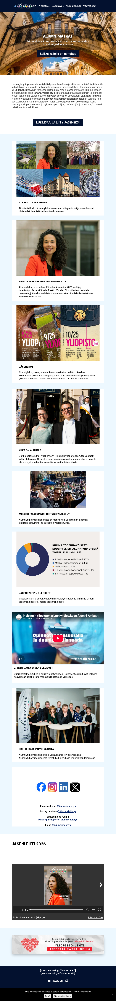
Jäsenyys (57, 6)
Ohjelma (21, 6)
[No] (112, 994)
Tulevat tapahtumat (33, 202)
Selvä (47, 996)
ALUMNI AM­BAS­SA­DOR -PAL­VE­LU (58, 35)
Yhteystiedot (89, 6)
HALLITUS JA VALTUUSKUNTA (36, 749)
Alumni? (31, 6)
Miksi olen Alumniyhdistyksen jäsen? (44, 514)
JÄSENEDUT (26, 366)
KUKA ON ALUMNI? (30, 450)
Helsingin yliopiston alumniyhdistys (57, 819)
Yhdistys (44, 6)
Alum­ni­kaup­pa (73, 6)
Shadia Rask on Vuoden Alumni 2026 (42, 281)
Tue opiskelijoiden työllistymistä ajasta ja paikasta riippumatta (58, 52)
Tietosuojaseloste (62, 996)
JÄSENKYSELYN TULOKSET (35, 593)
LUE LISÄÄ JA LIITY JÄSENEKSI (58, 122)
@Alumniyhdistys (66, 806)
